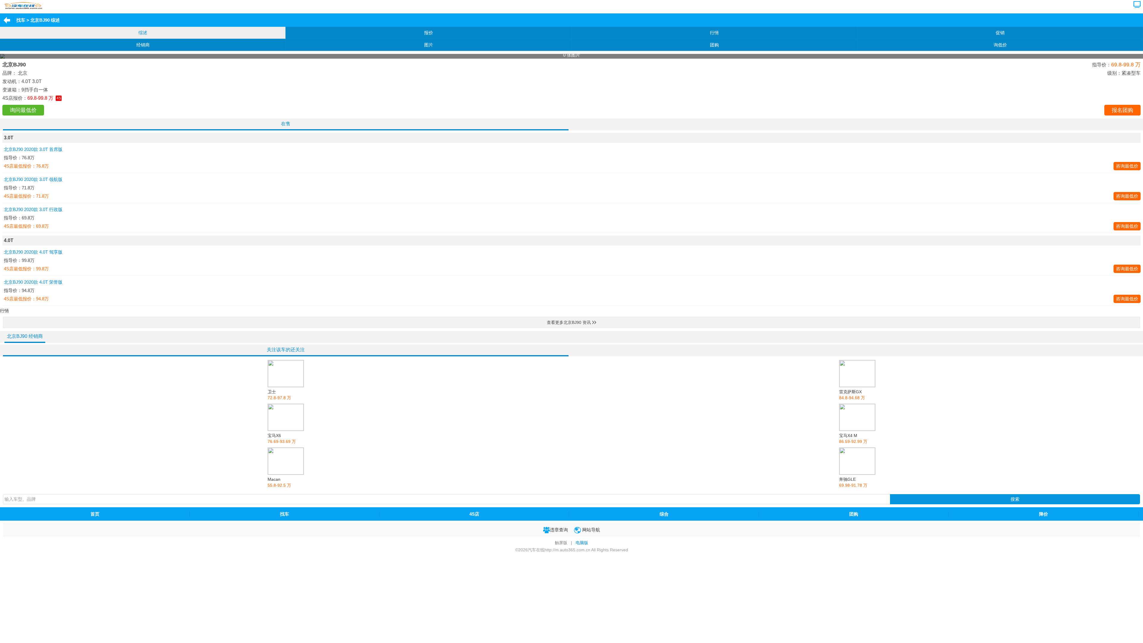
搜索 (1015, 499)
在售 (286, 123)
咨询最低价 (1127, 165)
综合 (664, 513)
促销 (1000, 32)
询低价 (1000, 44)
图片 (428, 44)
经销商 (143, 44)
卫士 (279, 394)
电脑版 (582, 542)
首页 (94, 513)
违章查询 (559, 529)
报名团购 (1122, 110)
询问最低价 (23, 110)
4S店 (474, 513)
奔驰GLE (853, 482)
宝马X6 (282, 438)
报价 (428, 32)
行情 (714, 32)
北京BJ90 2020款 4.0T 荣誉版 (33, 282)
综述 (142, 32)
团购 (714, 44)
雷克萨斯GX (852, 394)
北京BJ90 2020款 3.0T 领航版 (33, 179)
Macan (279, 482)
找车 (20, 20)
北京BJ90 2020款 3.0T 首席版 (33, 149)
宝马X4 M (853, 438)
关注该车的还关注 (286, 349)
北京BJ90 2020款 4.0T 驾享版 (33, 252)
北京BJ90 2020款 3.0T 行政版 (33, 209)
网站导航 (590, 529)
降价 (1043, 513)
